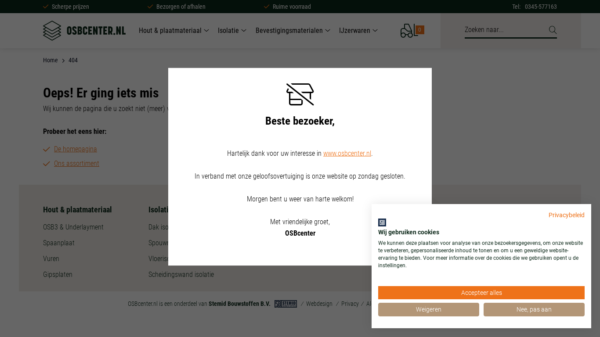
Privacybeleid (567, 215)
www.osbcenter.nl (347, 153)
